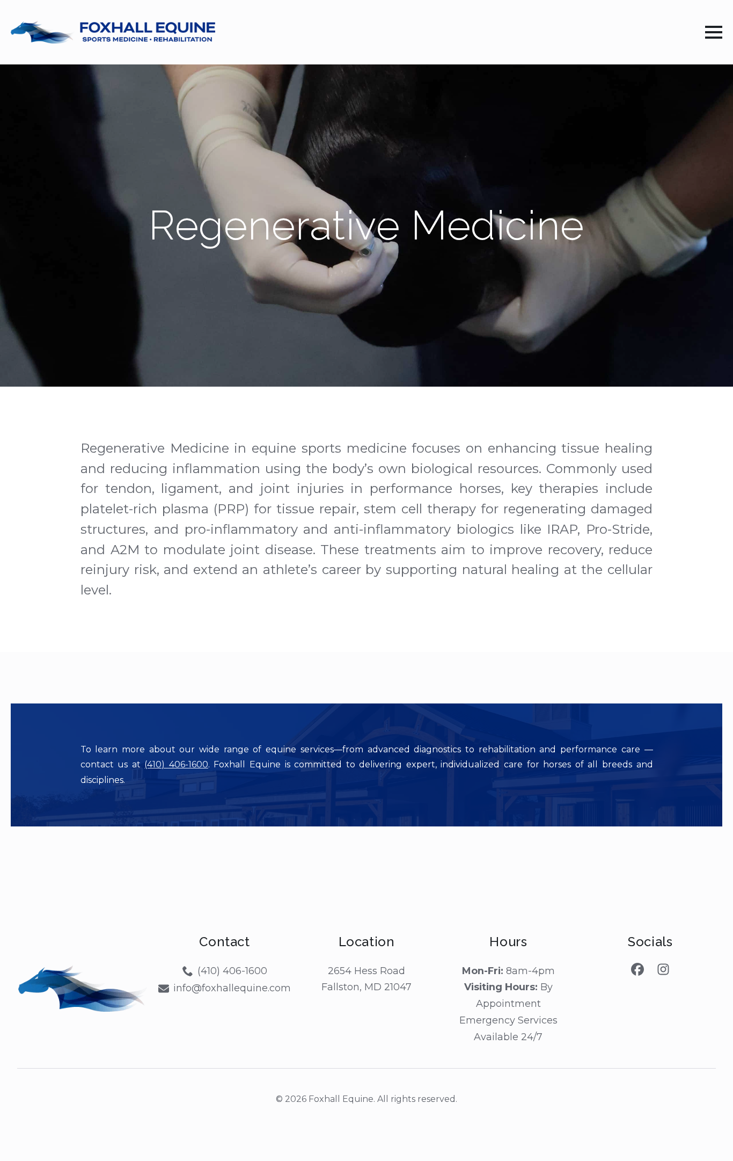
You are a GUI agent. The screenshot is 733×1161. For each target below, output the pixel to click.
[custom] (637, 969)
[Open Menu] (713, 32)
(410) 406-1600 (176, 764)
